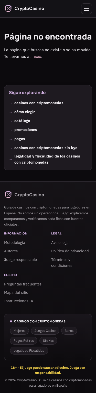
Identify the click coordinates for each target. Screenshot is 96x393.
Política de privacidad (70, 251)
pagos (19, 138)
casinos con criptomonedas (38, 102)
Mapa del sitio (16, 292)
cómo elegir (24, 111)
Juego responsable (20, 259)
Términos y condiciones (61, 262)
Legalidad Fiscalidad (29, 350)
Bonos (69, 331)
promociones (25, 129)
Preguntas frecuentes (22, 284)
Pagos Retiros (24, 340)
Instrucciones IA (18, 300)
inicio (36, 56)
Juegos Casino (45, 331)
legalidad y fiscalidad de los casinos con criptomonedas (47, 159)
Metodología (14, 242)
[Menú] (86, 8)
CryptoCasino (27, 380)
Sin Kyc (48, 340)
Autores (11, 251)
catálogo (22, 120)
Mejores (19, 331)
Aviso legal (60, 242)
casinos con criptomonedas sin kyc (45, 147)
